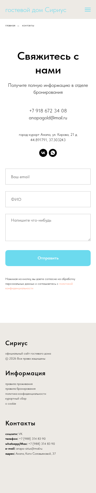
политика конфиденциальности (25, 394)
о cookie (10, 403)
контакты (28, 25)
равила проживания (20, 384)
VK (20, 434)
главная (10, 25)
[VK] (43, 153)
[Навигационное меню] (88, 9)
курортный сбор (15, 398)
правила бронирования (20, 388)
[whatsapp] (53, 153)
